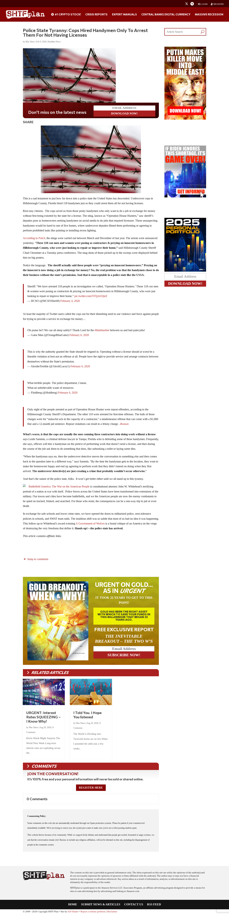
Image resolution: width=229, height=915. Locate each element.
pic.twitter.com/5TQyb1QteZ (90, 296)
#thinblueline (102, 330)
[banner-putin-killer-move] (185, 118)
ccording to (35, 238)
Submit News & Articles (100, 904)
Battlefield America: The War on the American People (59, 486)
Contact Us (133, 904)
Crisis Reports (96, 14)
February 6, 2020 (79, 335)
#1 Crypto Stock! (67, 14)
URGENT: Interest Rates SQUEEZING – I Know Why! (43, 716)
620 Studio (73, 911)
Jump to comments (37, 559)
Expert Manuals (124, 14)
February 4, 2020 (70, 300)
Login (204, 4)
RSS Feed (154, 904)
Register (218, 4)
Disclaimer (112, 911)
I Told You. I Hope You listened (87, 714)
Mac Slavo (30, 41)
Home (72, 904)
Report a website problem (93, 911)
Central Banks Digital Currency (165, 14)
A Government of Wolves (90, 523)
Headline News (54, 41)
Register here (91, 787)
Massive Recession (209, 14)
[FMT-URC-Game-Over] (185, 196)
